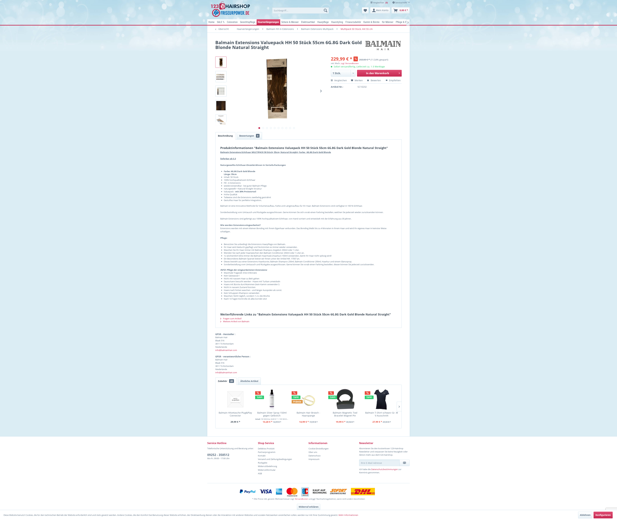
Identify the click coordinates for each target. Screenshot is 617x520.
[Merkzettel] (365, 10)
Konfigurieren (603, 514)
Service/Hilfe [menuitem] (401, 2)
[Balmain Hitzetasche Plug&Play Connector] (235, 399)
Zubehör (225, 381)
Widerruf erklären (308, 506)
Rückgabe (262, 462)
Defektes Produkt (266, 448)
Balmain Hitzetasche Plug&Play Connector (235, 414)
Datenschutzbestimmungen (384, 469)
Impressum (313, 459)
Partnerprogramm (266, 452)
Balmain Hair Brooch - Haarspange (308, 414)
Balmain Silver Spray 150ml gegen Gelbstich (272, 414)
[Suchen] (325, 10)
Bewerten (376, 80)
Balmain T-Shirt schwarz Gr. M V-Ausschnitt (381, 414)
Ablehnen (585, 514)
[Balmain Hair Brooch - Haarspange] (308, 399)
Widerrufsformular (267, 469)
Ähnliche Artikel (249, 381)
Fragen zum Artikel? (232, 318)
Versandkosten (301, 499)
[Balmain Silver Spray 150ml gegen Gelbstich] (272, 399)
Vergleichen (340, 80)
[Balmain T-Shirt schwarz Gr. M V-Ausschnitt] (381, 399)
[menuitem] (300, 10)
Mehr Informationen (348, 515)
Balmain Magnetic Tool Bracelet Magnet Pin (345, 414)
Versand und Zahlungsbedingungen (275, 459)
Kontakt (262, 455)
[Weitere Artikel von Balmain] (383, 45)
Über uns (312, 452)
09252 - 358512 (218, 455)
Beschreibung (225, 135)
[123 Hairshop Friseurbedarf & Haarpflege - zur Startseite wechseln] (231, 9)
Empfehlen (394, 80)
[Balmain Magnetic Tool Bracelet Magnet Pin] (345, 399)
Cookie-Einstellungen (318, 448)
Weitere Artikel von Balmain (236, 321)
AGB (260, 473)
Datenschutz (314, 455)
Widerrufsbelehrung (267, 466)
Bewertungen (248, 135)
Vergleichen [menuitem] (380, 2)
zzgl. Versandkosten (350, 63)
